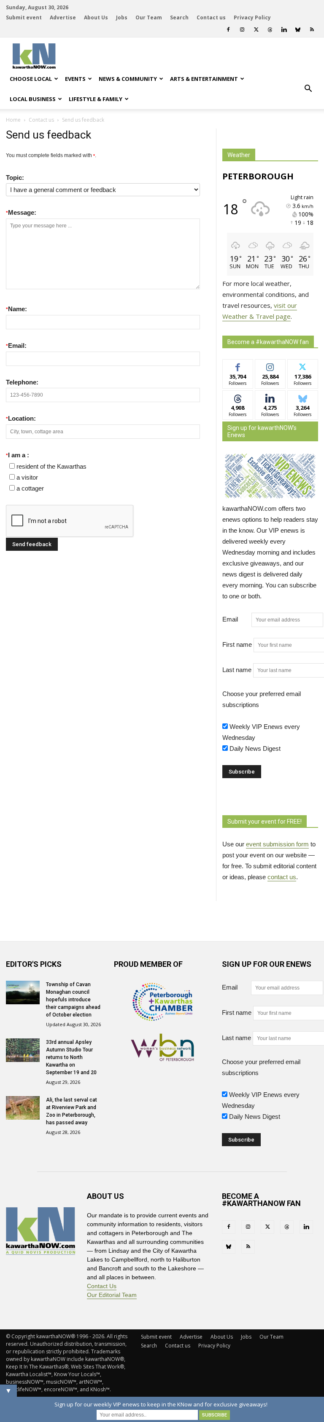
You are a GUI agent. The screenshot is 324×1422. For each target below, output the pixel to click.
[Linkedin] (284, 29)
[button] (308, 89)
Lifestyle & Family (95, 99)
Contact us (211, 17)
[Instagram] (242, 29)
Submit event (24, 17)
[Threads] (270, 29)
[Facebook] (228, 29)
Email (236, 619)
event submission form (277, 844)
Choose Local (31, 79)
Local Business (33, 99)
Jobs (121, 17)
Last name (236, 669)
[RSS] (311, 29)
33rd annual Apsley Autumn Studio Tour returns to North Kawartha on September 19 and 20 (71, 1057)
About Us (96, 17)
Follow (270, 366)
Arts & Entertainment (204, 79)
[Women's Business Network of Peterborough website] (162, 1059)
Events (75, 79)
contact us (281, 876)
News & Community (128, 79)
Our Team (148, 17)
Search (179, 17)
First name (237, 644)
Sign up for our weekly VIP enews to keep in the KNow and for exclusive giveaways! (160, 1404)
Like (238, 366)
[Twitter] (256, 29)
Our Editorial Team (112, 1294)
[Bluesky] (298, 29)
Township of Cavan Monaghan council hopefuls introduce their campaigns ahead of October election (73, 1000)
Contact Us (101, 1286)
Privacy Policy (252, 17)
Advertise (63, 17)
